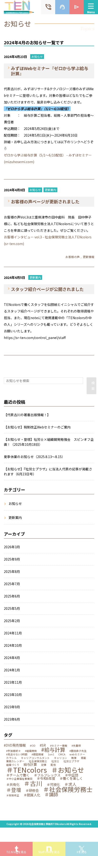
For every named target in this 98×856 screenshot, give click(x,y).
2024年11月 (13, 633)
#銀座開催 (38, 754)
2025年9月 (12, 559)
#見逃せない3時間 (16, 754)
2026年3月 (12, 546)
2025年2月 (12, 620)
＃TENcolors (26, 769)
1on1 (51, 754)
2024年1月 (12, 670)
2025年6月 (12, 596)
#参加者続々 (13, 751)
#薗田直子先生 (78, 751)
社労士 (55, 761)
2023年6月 (12, 719)
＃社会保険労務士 (68, 789)
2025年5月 (12, 608)
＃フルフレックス (47, 775)
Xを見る (82, 852)
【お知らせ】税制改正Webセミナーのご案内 (37, 427)
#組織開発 (31, 751)
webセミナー (77, 754)
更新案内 (50, 190)
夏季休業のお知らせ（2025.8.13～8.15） (34, 456)
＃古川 (33, 783)
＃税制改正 (12, 795)
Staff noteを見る (49, 852)
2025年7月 (12, 583)
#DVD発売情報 (15, 745)
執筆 (74, 758)
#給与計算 (53, 749)
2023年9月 (12, 706)
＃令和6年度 (46, 778)
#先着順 (76, 746)
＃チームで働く (17, 775)
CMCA (61, 754)
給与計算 (30, 764)
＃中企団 (71, 775)
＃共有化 (13, 784)
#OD (32, 746)
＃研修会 (32, 790)
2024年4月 (12, 657)
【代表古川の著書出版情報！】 (27, 414)
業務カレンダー (15, 761)
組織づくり (12, 765)
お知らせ (37, 56)
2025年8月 (12, 571)
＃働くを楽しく (71, 778)
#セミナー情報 (58, 746)
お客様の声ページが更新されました (45, 201)
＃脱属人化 (32, 795)
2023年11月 (13, 682)
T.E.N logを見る (16, 852)
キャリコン (60, 758)
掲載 (83, 758)
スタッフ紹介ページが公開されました (47, 289)
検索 (93, 385)
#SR (43, 745)
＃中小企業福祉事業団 (19, 779)
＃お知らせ (67, 770)
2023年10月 (13, 694)
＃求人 (70, 784)
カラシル (11, 758)
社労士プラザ (71, 761)
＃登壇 (13, 789)
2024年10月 (13, 645)
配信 (53, 765)
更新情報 (88, 257)
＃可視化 (53, 784)
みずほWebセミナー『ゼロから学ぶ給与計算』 (49, 70)
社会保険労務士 (38, 761)
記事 (43, 765)
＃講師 (51, 794)
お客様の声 (72, 257)
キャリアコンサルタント (35, 758)
